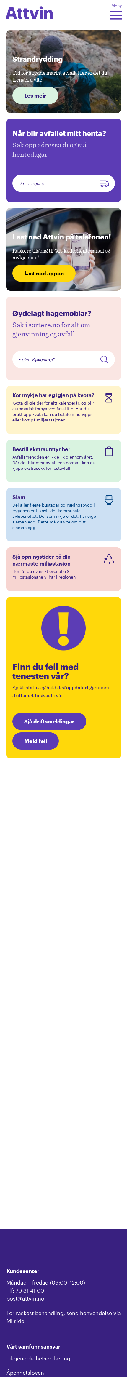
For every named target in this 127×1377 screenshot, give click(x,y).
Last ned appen (44, 273)
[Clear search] (104, 183)
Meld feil (35, 741)
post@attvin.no (25, 1298)
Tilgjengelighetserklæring (38, 1358)
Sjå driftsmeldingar (49, 721)
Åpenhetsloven (25, 1372)
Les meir (35, 95)
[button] (29, 10)
